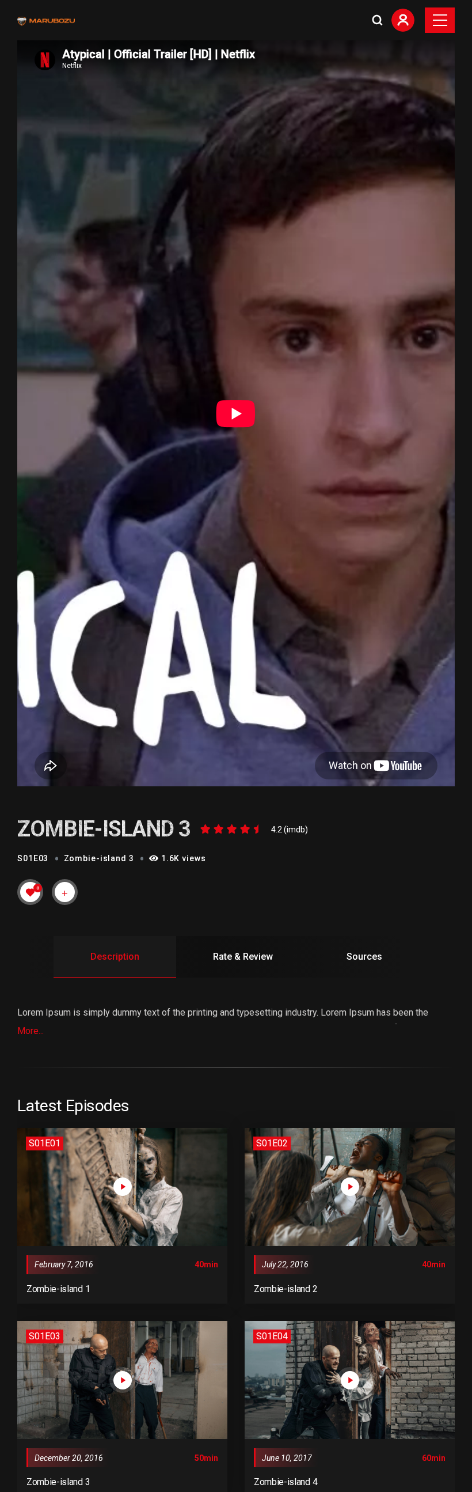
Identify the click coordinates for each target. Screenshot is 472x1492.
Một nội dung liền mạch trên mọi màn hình (97, 1447)
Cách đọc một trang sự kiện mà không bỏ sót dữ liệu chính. (130, 1475)
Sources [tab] (364, 956)
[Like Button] (30, 892)
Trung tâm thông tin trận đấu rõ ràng (85, 1461)
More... (30, 1030)
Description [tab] (114, 956)
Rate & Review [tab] (243, 956)
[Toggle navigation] (440, 20)
